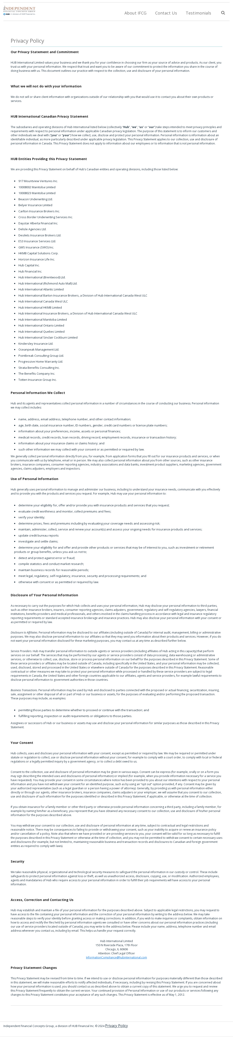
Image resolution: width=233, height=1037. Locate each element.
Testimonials (198, 13)
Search (222, 12)
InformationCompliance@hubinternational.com (116, 957)
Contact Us (166, 13)
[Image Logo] (19, 9)
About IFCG (135, 13)
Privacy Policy (27, 40)
